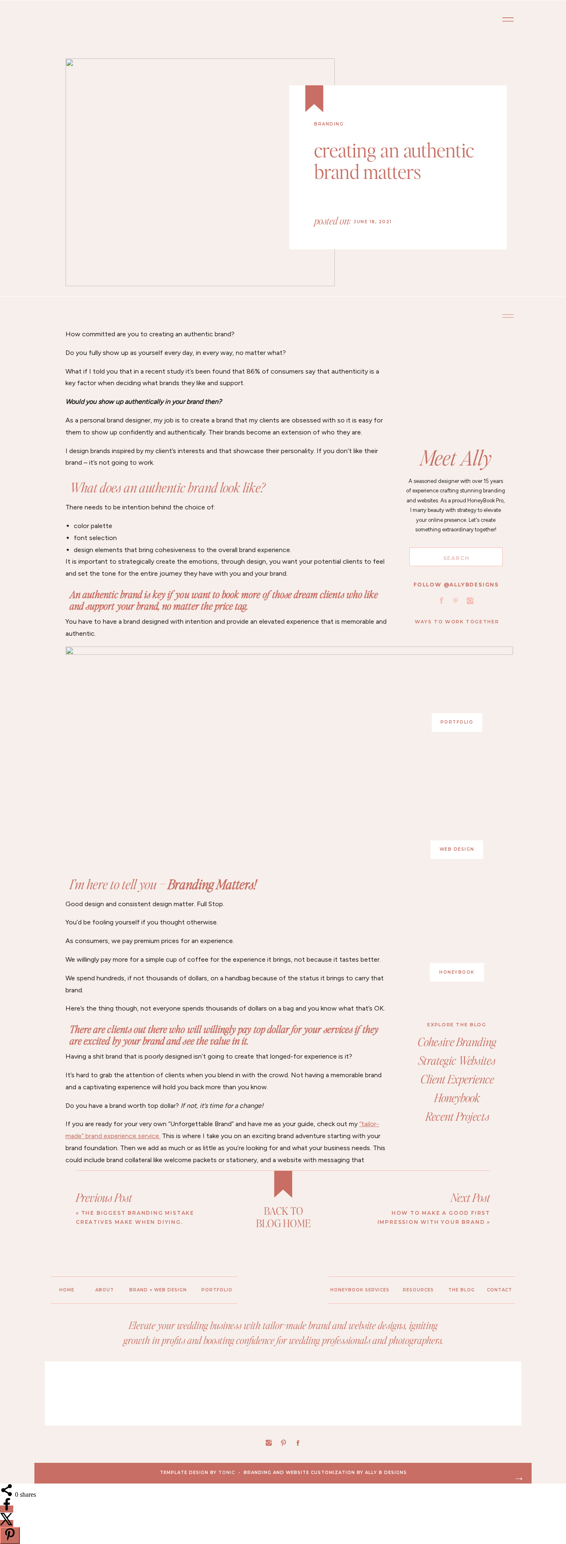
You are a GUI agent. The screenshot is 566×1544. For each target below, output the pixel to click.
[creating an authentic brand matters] (200, 172)
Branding (328, 124)
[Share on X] (6, 1523)
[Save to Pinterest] (10, 1535)
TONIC (226, 1472)
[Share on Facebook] (6, 1509)
